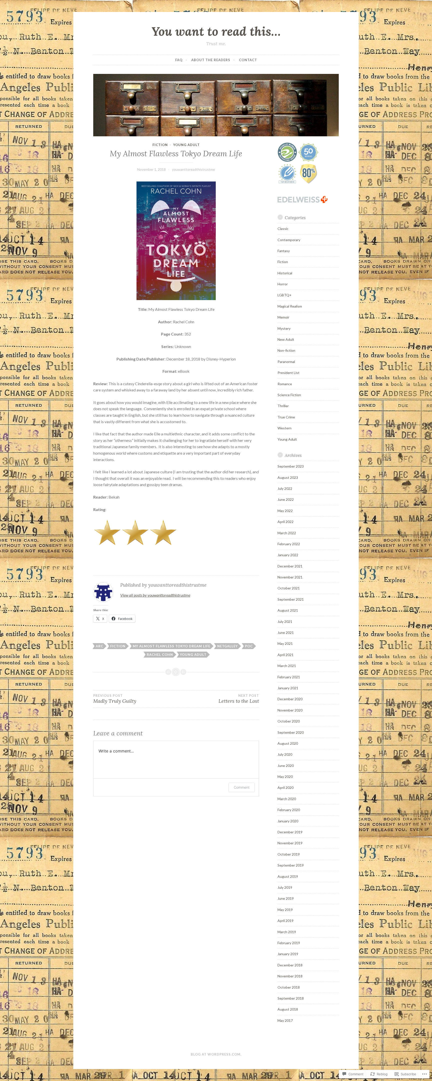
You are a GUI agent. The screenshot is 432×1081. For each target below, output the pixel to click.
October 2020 (289, 721)
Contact (248, 60)
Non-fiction (286, 350)
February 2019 (289, 943)
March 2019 (287, 932)
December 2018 (290, 965)
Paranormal (286, 362)
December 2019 (290, 832)
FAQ (178, 60)
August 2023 (288, 477)
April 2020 (286, 787)
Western (285, 428)
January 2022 (288, 555)
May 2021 (285, 643)
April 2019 (286, 920)
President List (289, 372)
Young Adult (186, 145)
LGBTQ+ (285, 295)
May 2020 (285, 776)
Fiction (160, 145)
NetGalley (227, 646)
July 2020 (285, 754)
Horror (283, 284)
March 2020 (287, 799)
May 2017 (285, 1020)
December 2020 (290, 699)
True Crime (286, 417)
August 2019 (288, 876)
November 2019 (290, 843)
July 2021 (285, 621)
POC (249, 646)
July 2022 (285, 488)
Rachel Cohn (160, 655)
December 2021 (290, 566)
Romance (285, 384)
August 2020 (288, 743)
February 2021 (289, 677)
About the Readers (210, 60)
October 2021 (289, 588)
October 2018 (289, 987)
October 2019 (289, 854)
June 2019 (286, 898)
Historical (285, 273)
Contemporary (289, 240)
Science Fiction (289, 395)
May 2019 (285, 909)
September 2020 (291, 732)
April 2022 (286, 522)
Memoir (283, 317)
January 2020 (288, 821)
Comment (242, 787)
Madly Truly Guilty (114, 699)
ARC (99, 646)
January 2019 (288, 954)
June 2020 (286, 765)
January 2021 (288, 688)
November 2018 (290, 976)
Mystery (284, 328)
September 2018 (291, 998)
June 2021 (286, 632)
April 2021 (286, 655)
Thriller (283, 406)
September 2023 (291, 466)
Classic (283, 228)
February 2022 (289, 544)
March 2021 (287, 666)
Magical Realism (290, 306)
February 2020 (289, 810)
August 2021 (288, 610)
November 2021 (290, 577)
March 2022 (287, 533)
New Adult (286, 339)
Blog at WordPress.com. (216, 1054)
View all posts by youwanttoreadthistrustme (155, 595)
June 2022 (286, 499)
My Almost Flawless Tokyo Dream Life (171, 646)
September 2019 (291, 865)
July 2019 (285, 887)
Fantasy (284, 251)
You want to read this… (216, 31)
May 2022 (285, 511)
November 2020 (290, 710)
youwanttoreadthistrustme (193, 169)
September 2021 (291, 599)
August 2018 (288, 1009)
